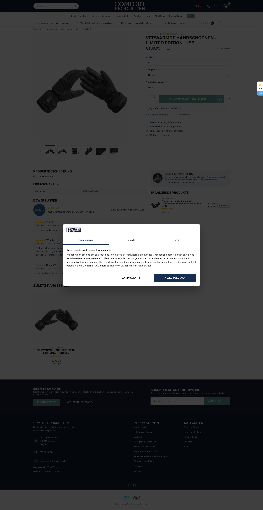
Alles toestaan (175, 278)
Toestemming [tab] (86, 240)
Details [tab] (131, 240)
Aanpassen (129, 278)
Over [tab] (177, 240)
